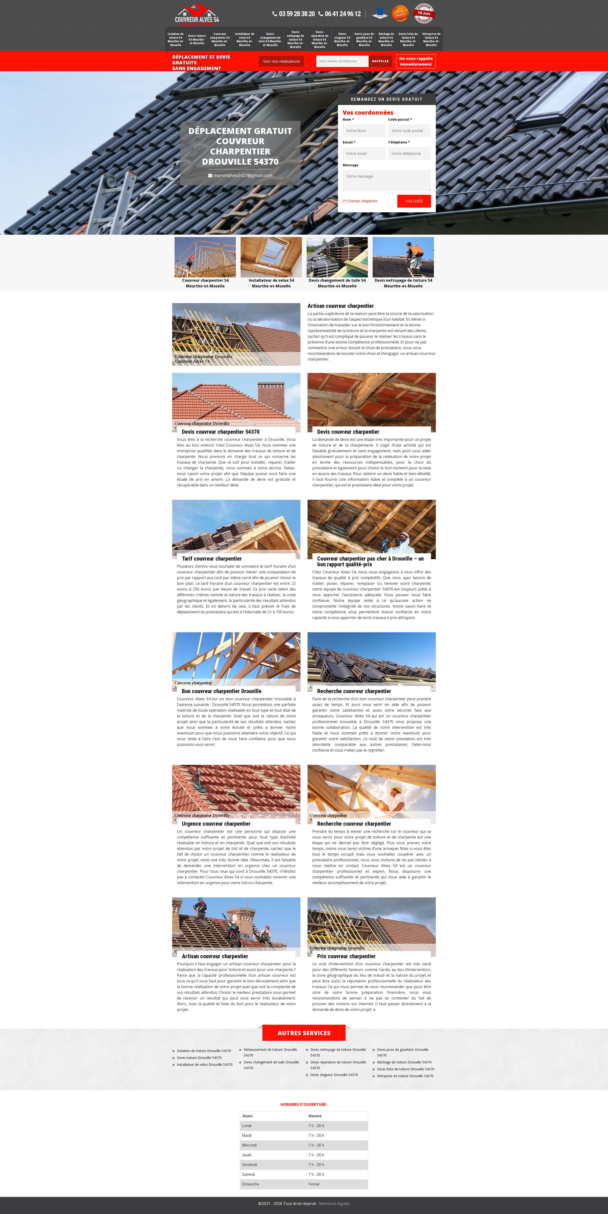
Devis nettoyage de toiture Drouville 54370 (338, 1052)
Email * (349, 142)
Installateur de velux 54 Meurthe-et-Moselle (244, 39)
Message (350, 165)
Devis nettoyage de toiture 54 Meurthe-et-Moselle (295, 39)
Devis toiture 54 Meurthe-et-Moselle (197, 39)
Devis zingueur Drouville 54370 (334, 1074)
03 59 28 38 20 (297, 14)
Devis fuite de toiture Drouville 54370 (405, 1069)
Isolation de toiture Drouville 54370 (204, 1050)
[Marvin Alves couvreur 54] (197, 14)
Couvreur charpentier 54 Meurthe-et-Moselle (220, 39)
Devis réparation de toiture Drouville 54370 (338, 1065)
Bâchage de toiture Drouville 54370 (404, 1062)
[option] (205, 263)
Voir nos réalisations (281, 61)
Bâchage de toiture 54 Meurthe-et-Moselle (386, 39)
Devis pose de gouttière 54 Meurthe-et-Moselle (364, 39)
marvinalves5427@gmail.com (242, 175)
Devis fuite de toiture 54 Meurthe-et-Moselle (408, 39)
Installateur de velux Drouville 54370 (205, 1064)
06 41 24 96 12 (343, 14)
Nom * (348, 119)
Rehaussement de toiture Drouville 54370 (270, 1052)
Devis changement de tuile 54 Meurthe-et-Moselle (270, 39)
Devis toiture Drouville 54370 (199, 1057)
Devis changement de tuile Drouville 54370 (271, 1065)
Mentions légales (334, 1203)
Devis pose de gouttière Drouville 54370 (402, 1052)
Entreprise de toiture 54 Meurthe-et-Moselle (431, 39)
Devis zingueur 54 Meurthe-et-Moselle (342, 39)
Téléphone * (399, 142)
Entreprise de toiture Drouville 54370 (405, 1076)
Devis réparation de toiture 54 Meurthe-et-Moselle (319, 39)
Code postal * (400, 119)
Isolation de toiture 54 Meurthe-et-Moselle (176, 39)
